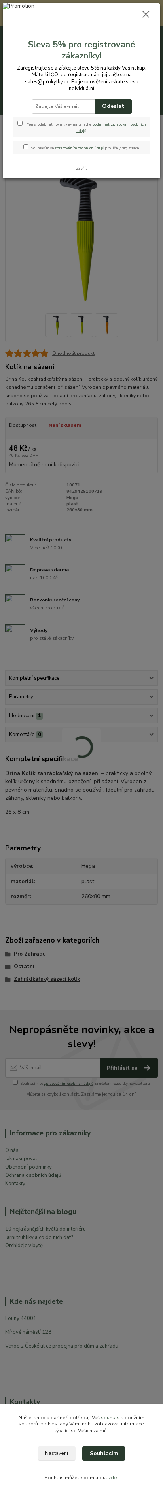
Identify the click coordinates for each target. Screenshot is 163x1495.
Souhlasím (104, 1453)
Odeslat (113, 106)
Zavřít (81, 168)
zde (112, 1477)
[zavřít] (146, 15)
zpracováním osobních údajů (79, 148)
